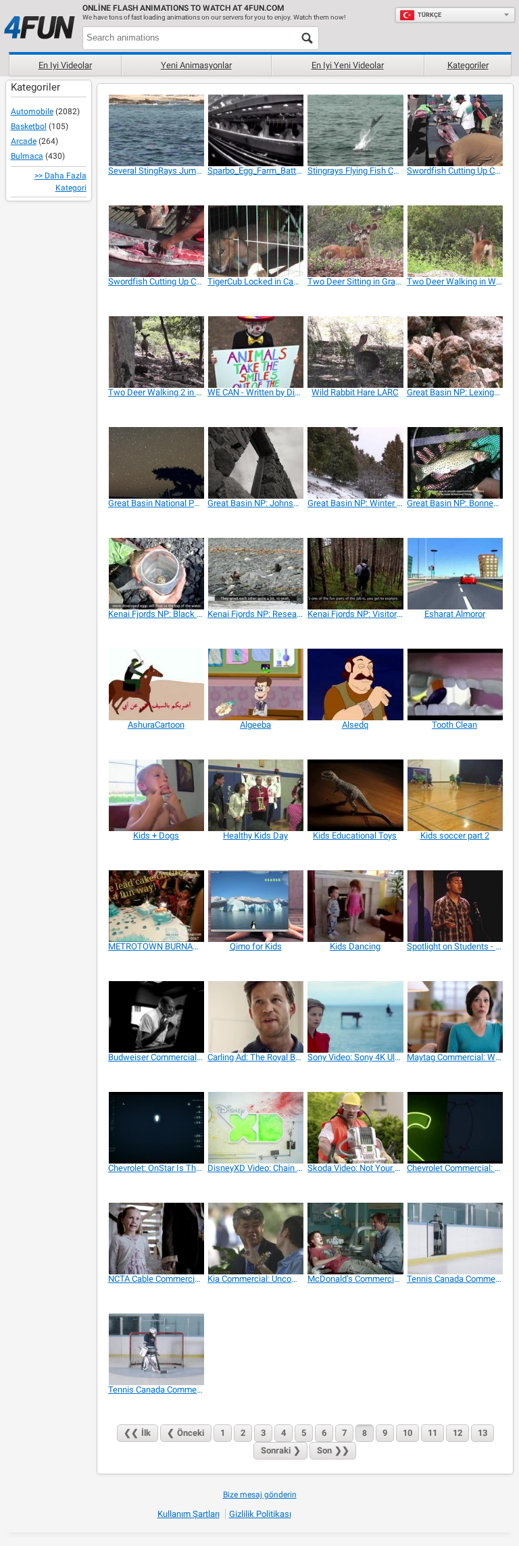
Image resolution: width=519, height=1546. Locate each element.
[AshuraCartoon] (155, 684)
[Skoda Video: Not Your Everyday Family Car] (355, 1128)
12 (457, 1433)
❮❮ (137, 1433)
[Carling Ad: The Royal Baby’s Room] (255, 1017)
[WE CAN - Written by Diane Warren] (255, 352)
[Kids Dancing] (355, 906)
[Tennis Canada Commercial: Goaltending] (155, 1349)
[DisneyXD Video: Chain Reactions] (255, 1128)
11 (432, 1433)
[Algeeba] (255, 684)
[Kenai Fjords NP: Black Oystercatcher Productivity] (155, 573)
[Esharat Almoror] (454, 573)
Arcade (23, 141)
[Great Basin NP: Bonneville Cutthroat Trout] (454, 463)
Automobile (32, 111)
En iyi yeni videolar (348, 65)
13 (482, 1433)
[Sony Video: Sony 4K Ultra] (355, 1017)
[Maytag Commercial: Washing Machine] (454, 1017)
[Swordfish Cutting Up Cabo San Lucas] (454, 130)
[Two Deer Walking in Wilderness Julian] (454, 241)
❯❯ (333, 1450)
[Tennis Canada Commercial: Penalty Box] (454, 1238)
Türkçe (429, 14)
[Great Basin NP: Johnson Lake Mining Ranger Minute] (255, 463)
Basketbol (29, 126)
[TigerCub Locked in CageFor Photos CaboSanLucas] (255, 241)
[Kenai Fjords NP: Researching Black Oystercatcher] (255, 573)
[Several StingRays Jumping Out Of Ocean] (155, 130)
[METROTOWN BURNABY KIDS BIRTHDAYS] (155, 906)
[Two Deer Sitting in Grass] (355, 241)
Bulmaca (27, 156)
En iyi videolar (65, 65)
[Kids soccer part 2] (454, 795)
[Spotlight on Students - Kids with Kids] (454, 906)
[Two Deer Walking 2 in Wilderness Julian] (155, 352)
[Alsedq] (355, 684)
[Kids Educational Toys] (355, 795)
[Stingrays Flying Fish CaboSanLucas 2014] (355, 130)
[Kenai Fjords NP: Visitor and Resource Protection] (355, 573)
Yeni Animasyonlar (196, 65)
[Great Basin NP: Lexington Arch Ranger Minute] (454, 352)
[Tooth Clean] (454, 684)
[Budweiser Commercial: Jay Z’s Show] (155, 1017)
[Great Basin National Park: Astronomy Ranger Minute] (155, 463)
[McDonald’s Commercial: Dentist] (355, 1238)
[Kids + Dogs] (155, 795)
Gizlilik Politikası (260, 1514)
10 (407, 1433)
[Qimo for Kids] (255, 906)
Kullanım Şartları (188, 1514)
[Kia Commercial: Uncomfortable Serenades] (255, 1238)
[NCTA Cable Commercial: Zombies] (155, 1238)
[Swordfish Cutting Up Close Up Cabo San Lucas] (155, 241)
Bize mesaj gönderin (260, 1494)
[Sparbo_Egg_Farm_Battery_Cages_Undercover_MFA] (255, 130)
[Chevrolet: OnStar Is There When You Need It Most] (155, 1128)
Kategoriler (468, 65)
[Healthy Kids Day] (255, 795)
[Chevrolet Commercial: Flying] (454, 1128)
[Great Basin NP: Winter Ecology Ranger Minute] (355, 463)
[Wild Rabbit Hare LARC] (355, 352)
